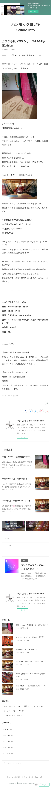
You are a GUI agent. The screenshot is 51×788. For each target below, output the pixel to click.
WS (21, 710)
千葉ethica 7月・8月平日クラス (16, 478)
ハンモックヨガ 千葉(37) (10, 396)
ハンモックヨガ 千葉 (14, 715)
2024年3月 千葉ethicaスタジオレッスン (20, 500)
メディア (38, 706)
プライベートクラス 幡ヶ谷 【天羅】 (30, 637)
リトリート (9, 710)
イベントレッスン (12, 706)
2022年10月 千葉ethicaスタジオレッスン (31, 686)
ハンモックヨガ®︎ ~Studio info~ (25, 27)
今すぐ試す (33, 11)
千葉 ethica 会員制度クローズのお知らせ (21, 456)
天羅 (27, 706)
